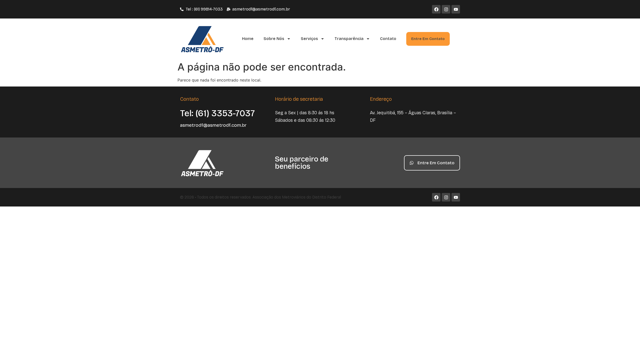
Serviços (309, 38)
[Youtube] (456, 9)
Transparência (349, 38)
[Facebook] (436, 9)
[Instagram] (446, 9)
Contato (388, 38)
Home (248, 38)
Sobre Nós (274, 38)
